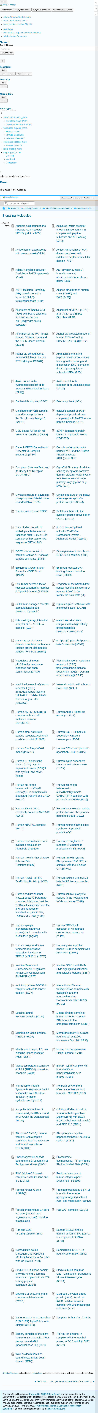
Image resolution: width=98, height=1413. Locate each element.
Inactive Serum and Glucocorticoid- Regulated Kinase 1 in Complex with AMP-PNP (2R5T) (30, 971)
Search (6, 203)
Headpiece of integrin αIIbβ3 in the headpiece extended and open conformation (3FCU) (29, 666)
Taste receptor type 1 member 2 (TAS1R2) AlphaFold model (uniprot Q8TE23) (33, 1321)
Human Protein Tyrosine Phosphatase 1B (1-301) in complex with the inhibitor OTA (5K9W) (71, 863)
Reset (4, 70)
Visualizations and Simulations (58, 208)
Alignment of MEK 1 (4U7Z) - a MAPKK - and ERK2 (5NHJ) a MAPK (73, 313)
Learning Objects (31, 208)
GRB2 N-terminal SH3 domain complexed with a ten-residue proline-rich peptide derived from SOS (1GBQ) (33, 646)
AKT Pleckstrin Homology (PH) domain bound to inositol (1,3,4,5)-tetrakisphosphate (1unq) (30, 295)
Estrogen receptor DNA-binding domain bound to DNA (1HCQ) (70, 571)
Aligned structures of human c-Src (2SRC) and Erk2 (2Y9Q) (72, 293)
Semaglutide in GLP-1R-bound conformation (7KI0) (71, 1251)
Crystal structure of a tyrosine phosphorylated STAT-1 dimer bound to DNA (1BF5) (32, 498)
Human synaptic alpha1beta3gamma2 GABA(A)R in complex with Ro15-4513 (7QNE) (31, 931)
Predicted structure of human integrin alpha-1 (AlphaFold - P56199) (69, 1177)
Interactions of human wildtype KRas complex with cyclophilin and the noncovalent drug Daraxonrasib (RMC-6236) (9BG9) (72, 994)
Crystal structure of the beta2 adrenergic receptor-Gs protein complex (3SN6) (73, 498)
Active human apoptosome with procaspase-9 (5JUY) (31, 251)
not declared (38, 1373)
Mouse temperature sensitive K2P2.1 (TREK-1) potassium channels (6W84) (32, 1069)
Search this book (6, 45)
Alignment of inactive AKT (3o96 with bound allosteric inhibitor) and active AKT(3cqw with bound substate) (31, 317)
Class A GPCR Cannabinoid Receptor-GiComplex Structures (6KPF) (32, 451)
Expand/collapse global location (94, 207)
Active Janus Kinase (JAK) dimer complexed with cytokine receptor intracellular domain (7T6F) (73, 255)
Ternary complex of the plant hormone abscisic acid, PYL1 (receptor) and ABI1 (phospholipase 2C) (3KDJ (32, 1339)
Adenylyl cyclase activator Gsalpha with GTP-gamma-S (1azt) (32, 273)
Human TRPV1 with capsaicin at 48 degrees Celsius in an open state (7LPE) (70, 931)
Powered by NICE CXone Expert (45, 1394)
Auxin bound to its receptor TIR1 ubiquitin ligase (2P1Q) (73, 385)
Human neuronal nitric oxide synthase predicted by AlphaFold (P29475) (32, 845)
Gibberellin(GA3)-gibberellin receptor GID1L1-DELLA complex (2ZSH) (32, 624)
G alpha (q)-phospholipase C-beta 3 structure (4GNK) (73, 642)
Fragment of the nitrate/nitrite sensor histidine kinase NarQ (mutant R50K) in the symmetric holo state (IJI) (73, 589)
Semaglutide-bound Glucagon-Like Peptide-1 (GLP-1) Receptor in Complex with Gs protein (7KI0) (33, 1255)
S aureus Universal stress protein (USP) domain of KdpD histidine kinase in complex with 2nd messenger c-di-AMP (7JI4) (73, 1301)
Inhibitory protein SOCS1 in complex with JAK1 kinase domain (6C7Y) (31, 989)
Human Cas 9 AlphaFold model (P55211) (30, 750)
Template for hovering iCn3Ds (73, 1317)
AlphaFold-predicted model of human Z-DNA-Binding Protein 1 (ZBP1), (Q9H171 (73, 337)
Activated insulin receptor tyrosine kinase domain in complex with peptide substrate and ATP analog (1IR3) (71, 233)
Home (13, 208)
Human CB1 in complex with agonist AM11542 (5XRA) (72, 750)
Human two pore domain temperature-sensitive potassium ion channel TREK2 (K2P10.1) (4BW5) (31, 951)
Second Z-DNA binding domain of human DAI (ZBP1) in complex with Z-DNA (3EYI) (73, 1235)
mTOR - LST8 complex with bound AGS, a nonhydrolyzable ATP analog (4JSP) (72, 1071)
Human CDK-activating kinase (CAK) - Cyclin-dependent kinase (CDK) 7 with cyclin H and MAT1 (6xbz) (31, 768)
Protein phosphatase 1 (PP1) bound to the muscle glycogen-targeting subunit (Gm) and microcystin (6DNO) (73, 1195)
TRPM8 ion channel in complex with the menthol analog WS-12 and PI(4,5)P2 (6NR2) (73, 1339)
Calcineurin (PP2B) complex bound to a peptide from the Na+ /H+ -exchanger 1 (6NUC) (32, 416)
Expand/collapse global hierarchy (5, 208)
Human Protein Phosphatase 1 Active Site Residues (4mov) (32, 861)
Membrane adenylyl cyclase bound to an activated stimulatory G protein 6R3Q (72, 1036)
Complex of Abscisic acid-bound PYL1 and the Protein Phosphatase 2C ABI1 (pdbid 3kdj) (72, 453)
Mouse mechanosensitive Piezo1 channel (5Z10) (71, 1051)
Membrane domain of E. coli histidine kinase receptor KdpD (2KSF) (32, 1053)
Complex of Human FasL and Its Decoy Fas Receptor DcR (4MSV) (32, 471)
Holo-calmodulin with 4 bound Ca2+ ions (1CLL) (73, 686)
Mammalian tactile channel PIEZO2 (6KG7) (31, 1034)
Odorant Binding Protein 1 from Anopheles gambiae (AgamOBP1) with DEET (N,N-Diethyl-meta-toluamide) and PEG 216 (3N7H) (73, 1117)
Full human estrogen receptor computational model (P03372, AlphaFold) (32, 608)
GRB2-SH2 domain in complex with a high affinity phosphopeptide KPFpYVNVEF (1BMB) (71, 626)
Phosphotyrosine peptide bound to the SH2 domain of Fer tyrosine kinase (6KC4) (32, 1160)
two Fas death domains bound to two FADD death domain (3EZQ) (30, 1357)
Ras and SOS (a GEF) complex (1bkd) (30, 1231)
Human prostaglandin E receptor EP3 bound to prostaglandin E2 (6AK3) (70, 845)
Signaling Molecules (10, 1373)
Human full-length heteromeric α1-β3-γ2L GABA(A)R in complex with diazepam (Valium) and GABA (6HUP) (33, 792)
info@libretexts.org (55, 1409)
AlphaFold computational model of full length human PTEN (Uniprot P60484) (31, 357)
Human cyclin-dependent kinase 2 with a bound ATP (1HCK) (71, 764)
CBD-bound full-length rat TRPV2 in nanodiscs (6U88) (32, 432)
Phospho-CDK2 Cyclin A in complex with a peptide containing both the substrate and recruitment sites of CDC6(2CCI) (32, 1140)
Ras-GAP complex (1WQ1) (72, 1209)
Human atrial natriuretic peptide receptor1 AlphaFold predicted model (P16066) (32, 735)
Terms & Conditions (59, 1406)
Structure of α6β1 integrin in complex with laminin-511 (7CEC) (32, 1297)
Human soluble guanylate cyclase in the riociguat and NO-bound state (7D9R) (72, 897)
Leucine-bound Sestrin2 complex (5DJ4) (30, 1014)
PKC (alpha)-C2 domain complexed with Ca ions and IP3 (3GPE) (32, 1177)
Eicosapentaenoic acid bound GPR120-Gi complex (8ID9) (73, 553)
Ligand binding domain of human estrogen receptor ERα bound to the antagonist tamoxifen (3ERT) (72, 1018)
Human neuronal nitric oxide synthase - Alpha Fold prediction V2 (72, 828)
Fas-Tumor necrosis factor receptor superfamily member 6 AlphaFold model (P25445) (32, 587)
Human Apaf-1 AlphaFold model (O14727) (70, 713)
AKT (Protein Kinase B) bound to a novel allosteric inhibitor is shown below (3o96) (71, 275)
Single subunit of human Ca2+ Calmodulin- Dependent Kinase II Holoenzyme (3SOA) (73, 1275)
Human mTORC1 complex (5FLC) (31, 826)
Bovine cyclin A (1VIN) (69, 401)
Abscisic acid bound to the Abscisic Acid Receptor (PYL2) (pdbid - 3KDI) (31, 229)
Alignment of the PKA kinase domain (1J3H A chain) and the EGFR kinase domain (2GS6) (32, 339)
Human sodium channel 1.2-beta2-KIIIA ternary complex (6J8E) (72, 881)
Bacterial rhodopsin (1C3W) (31, 401)
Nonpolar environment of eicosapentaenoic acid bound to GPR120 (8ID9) (71, 1089)
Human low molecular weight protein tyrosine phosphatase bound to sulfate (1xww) (73, 812)
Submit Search (7, 53)
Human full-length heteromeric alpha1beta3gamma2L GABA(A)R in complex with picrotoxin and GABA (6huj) (72, 792)
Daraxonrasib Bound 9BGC (31, 511)
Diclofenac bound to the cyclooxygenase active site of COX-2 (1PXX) (73, 515)
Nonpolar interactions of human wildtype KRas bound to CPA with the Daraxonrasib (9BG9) (32, 1115)
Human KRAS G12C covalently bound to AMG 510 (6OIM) (32, 812)
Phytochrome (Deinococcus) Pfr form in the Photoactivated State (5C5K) (73, 1160)
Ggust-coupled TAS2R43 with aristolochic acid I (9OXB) (73, 606)
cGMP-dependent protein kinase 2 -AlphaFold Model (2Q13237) (71, 434)
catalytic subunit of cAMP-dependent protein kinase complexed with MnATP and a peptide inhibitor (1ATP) (73, 416)
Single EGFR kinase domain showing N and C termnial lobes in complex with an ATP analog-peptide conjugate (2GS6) (32, 1277)
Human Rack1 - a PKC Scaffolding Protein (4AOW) (32, 879)
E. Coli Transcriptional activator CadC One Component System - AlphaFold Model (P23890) (71, 533)
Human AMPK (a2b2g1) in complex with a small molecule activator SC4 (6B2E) (31, 717)
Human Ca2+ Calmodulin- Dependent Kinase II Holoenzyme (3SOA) (71, 735)
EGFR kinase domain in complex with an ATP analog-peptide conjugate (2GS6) (32, 555)
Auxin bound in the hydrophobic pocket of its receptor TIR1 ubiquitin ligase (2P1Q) (32, 387)
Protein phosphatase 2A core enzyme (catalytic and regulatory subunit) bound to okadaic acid (32, 1215)
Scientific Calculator (15, 138)
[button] (10, 159)
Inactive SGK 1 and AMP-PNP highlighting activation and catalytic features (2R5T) (73, 969)
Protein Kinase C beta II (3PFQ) (28, 1191)
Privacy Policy (42, 1406)
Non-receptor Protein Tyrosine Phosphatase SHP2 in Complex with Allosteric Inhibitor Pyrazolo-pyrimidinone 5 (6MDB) (32, 1093)
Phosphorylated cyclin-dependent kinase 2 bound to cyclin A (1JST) (73, 1137)
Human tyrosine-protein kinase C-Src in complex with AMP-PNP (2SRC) (73, 949)
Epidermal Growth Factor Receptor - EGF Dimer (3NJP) (30, 571)
